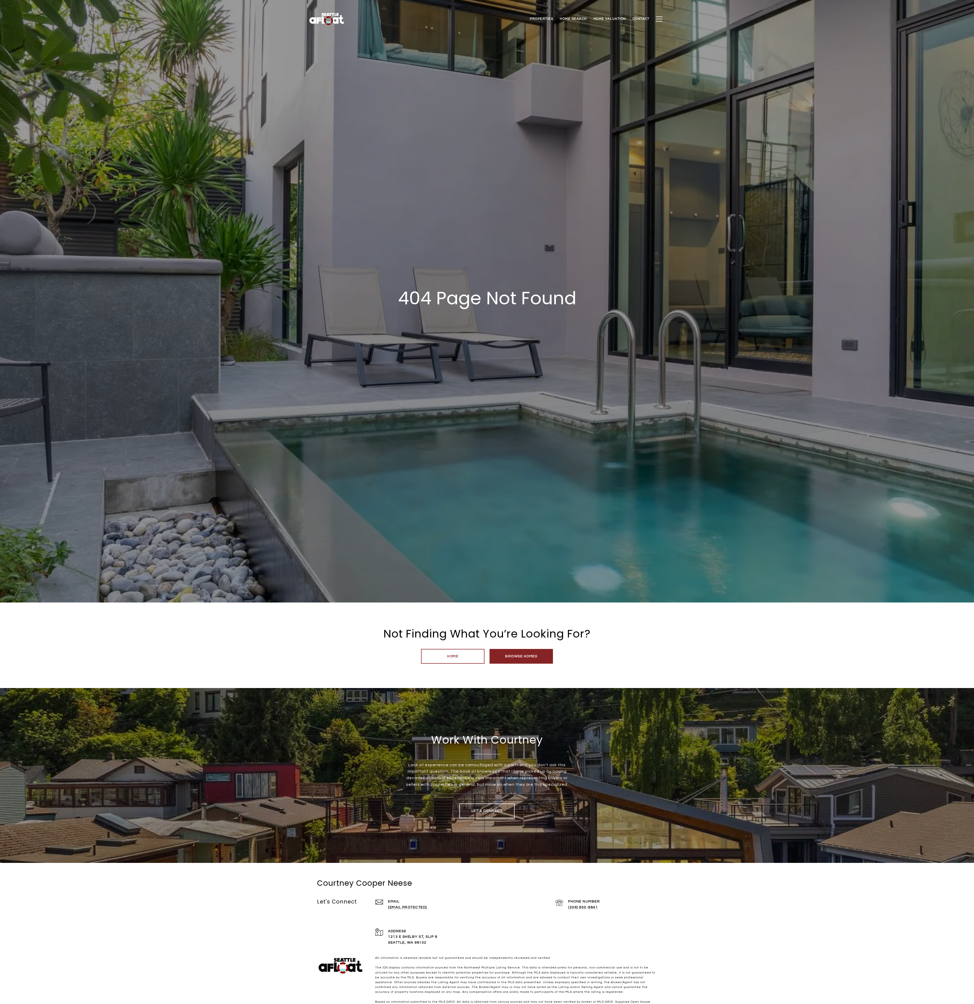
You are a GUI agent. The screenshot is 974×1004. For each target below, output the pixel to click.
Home (452, 656)
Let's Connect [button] (487, 811)
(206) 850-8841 (583, 907)
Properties (541, 19)
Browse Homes (521, 656)
